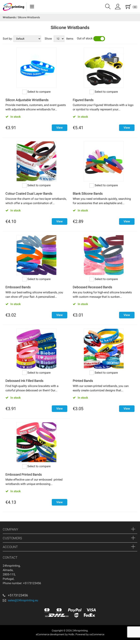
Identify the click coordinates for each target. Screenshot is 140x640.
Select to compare (38, 91)
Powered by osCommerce (89, 634)
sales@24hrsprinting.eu (23, 600)
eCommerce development (50, 634)
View (59, 127)
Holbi (71, 634)
